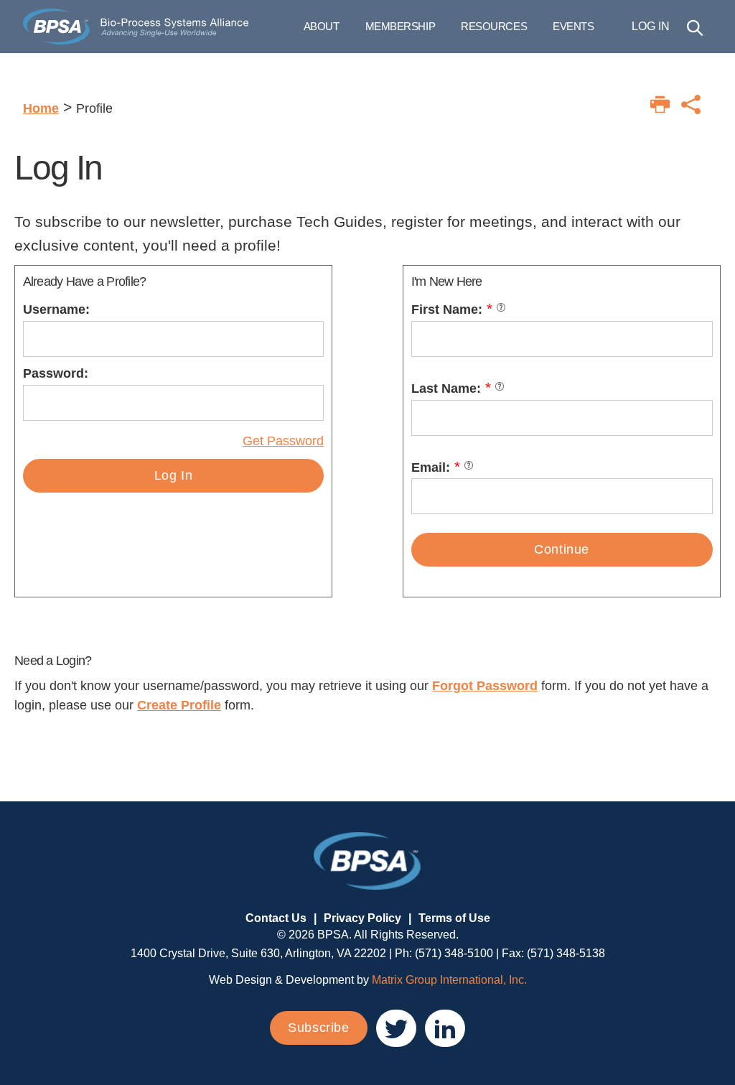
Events (573, 26)
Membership (400, 26)
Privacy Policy (362, 918)
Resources (494, 26)
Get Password (283, 441)
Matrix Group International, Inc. (449, 980)
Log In (173, 475)
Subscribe (318, 1027)
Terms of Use (454, 918)
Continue (561, 549)
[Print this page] (660, 104)
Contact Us (275, 918)
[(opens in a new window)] (396, 1028)
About (322, 26)
